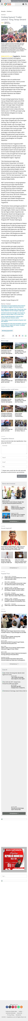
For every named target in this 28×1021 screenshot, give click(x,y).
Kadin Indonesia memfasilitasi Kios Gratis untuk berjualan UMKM (15, 578)
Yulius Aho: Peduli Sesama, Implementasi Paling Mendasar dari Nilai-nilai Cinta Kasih (21, 561)
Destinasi (3, 14)
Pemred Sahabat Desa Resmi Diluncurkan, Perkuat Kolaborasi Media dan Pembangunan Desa (13, 659)
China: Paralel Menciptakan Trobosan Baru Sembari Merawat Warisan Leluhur (12, 317)
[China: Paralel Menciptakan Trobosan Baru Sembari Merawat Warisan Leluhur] (21, 360)
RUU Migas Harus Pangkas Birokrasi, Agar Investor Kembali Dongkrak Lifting (18, 515)
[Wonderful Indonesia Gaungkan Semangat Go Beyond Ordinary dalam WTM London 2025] (7, 360)
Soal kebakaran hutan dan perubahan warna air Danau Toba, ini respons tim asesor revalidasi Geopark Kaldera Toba (14, 325)
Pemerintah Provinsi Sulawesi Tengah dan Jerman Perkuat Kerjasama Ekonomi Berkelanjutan (13, 502)
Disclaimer (18, 1015)
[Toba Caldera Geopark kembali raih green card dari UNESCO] (7, 374)
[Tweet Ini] (16, 336)
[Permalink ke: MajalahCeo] (2, 22)
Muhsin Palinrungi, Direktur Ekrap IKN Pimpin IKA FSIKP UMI (6, 561)
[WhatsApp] (18, 1007)
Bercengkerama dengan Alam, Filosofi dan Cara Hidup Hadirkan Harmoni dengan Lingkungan (13, 310)
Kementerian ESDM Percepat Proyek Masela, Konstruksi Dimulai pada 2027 (12, 642)
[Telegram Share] (22, 336)
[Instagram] (15, 1007)
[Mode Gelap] (23, 4)
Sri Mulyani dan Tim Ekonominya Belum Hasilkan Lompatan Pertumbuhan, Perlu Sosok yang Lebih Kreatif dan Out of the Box (15, 600)
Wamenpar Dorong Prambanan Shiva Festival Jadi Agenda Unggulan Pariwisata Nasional (13, 306)
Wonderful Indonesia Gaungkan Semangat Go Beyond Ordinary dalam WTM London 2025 (13, 313)
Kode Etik (19, 1013)
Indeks (20, 1011)
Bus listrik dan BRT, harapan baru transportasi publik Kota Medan (18, 687)
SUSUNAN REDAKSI (10, 1013)
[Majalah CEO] (9, 4)
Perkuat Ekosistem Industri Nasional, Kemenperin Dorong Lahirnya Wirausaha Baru (14, 653)
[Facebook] (7, 1007)
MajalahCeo (6, 22)
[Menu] (2, 4)
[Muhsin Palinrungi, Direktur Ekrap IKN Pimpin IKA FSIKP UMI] (7, 555)
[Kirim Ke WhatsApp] (25, 336)
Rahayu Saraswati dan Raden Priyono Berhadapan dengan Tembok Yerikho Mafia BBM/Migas (14, 589)
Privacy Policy (10, 1015)
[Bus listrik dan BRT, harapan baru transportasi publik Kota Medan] (14, 683)
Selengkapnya (13, 521)
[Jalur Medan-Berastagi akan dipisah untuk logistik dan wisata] (14, 674)
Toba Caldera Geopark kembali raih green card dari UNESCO (13, 320)
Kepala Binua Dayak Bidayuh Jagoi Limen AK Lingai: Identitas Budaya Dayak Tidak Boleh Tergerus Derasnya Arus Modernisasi (13, 548)
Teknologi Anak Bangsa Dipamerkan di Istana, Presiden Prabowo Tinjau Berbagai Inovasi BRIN (13, 631)
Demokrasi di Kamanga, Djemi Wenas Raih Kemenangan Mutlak (17, 808)
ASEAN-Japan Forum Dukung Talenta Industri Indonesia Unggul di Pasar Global (13, 648)
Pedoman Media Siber (11, 1011)
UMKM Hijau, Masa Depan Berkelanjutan (15, 605)
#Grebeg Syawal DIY (7, 330)
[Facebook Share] (13, 336)
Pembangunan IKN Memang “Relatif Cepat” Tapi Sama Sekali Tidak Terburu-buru (15, 595)
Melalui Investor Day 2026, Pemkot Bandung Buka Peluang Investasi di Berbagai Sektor (18, 508)
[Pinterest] (13, 1007)
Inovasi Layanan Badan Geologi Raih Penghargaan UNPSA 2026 (10, 637)
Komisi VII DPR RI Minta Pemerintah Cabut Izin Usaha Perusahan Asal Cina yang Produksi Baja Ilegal (15, 584)
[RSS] (21, 1007)
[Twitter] (10, 1007)
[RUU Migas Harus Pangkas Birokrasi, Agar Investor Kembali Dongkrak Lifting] (6, 516)
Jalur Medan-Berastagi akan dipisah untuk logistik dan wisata (18, 678)
